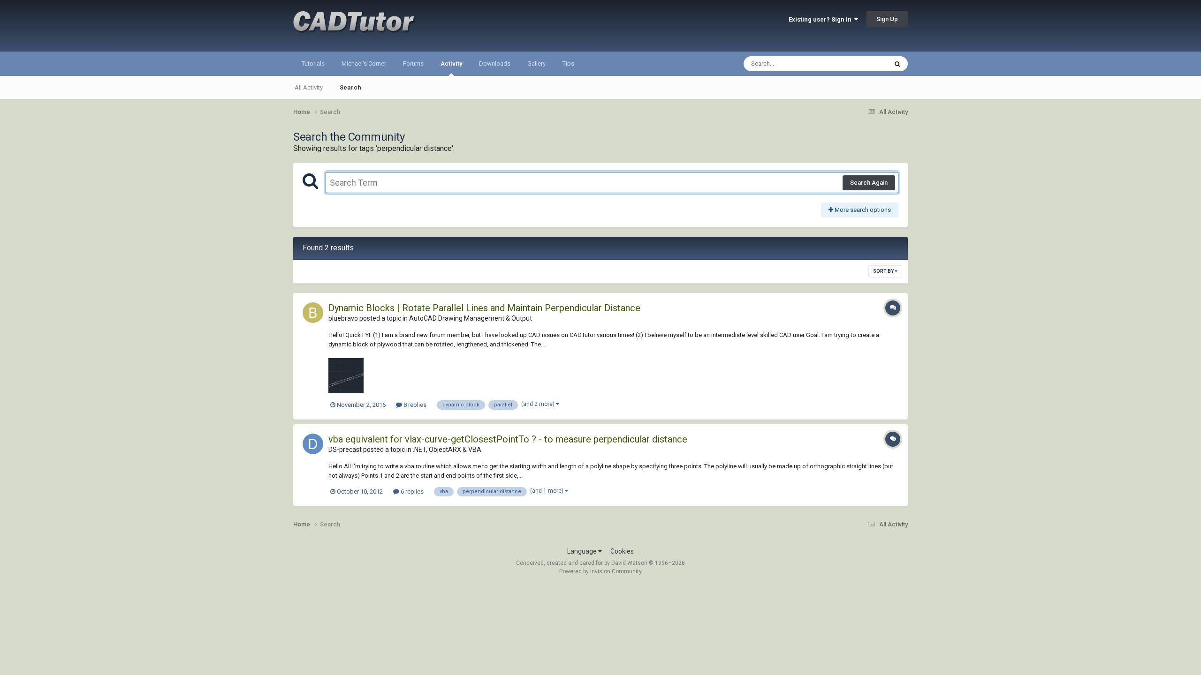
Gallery (536, 63)
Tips (568, 63)
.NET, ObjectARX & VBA (447, 449)
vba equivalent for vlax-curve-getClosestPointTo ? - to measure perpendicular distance (507, 439)
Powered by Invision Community (600, 571)
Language (582, 551)
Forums (413, 63)
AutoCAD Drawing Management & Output (470, 318)
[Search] (897, 63)
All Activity (309, 87)
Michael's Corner (364, 63)
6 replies (411, 491)
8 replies (414, 404)
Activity (451, 63)
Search (350, 87)
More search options (862, 209)
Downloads (494, 63)
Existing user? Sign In (821, 19)
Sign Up (887, 18)
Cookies (622, 551)
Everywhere (859, 63)
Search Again (869, 182)
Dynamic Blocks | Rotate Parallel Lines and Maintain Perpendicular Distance (484, 308)
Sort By (884, 271)
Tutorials (313, 63)
